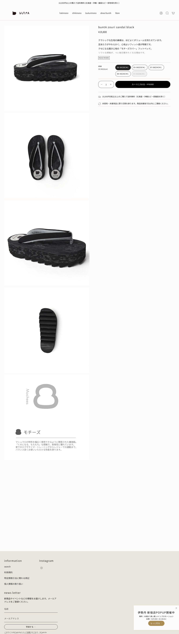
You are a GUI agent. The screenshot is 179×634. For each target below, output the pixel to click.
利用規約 (8, 572)
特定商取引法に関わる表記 (16, 578)
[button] (64, 13)
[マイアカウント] (161, 13)
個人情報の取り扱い (13, 583)
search (7, 566)
